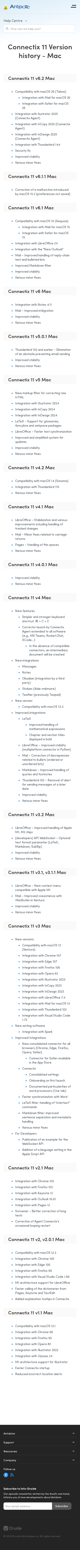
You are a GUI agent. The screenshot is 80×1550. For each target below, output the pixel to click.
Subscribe (61, 1506)
